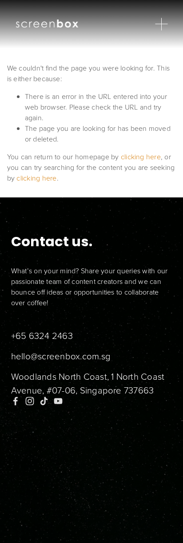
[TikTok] (44, 401)
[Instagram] (29, 401)
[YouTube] (58, 401)
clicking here (141, 156)
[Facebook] (15, 401)
